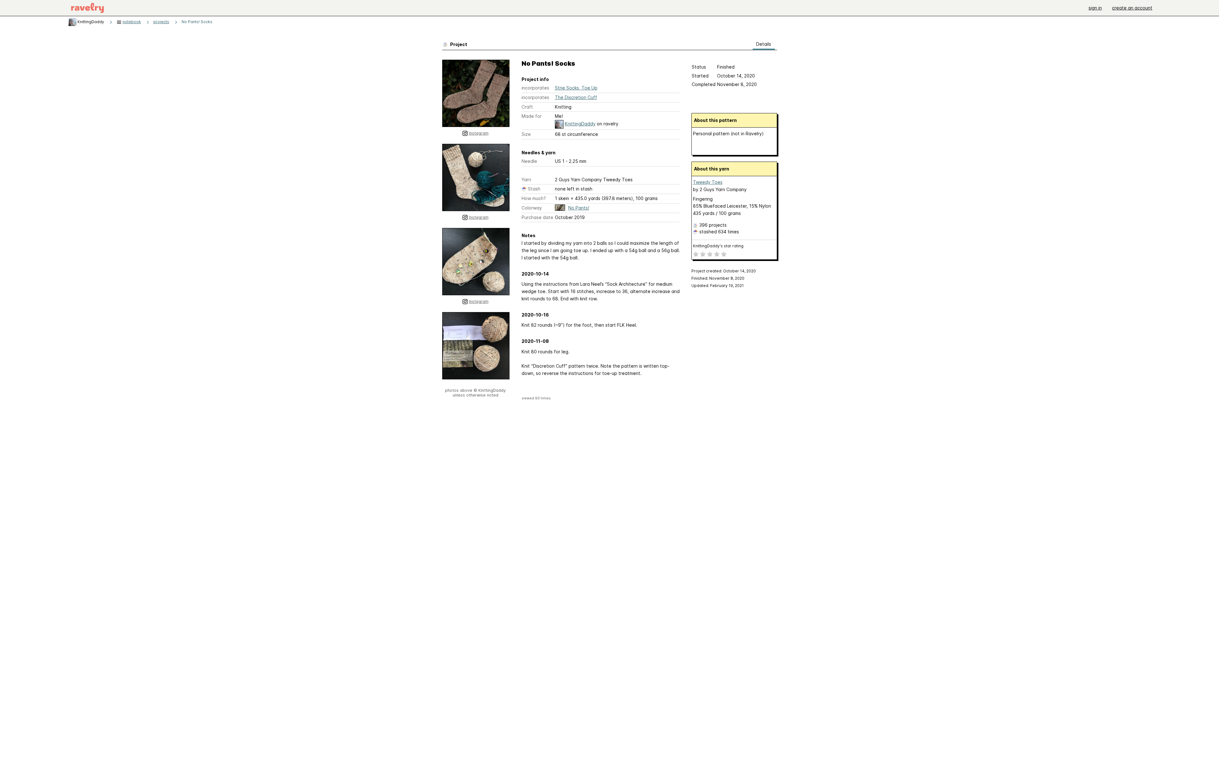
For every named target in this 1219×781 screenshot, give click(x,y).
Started (700, 75)
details (763, 44)
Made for (532, 116)
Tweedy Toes (708, 182)
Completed (704, 84)
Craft (527, 107)
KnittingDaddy (580, 123)
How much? (534, 198)
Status (699, 67)
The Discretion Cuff (576, 97)
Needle (529, 161)
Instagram (479, 133)
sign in (1095, 7)
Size (526, 134)
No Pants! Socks (197, 21)
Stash (534, 188)
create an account (1132, 7)
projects (161, 21)
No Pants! (578, 207)
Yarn (526, 179)
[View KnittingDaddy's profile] (73, 21)
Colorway (532, 207)
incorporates (535, 87)
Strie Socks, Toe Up (576, 87)
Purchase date (537, 217)
